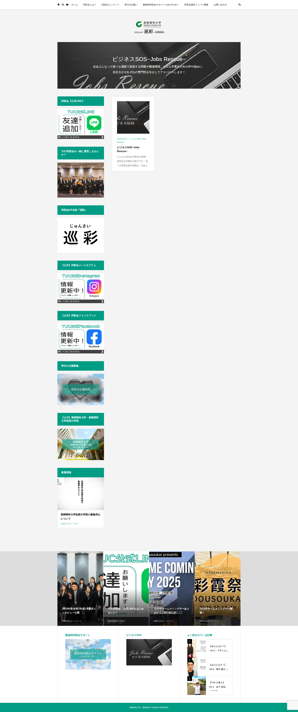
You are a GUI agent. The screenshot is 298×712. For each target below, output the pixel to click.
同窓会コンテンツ (110, 4)
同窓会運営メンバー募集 (196, 4)
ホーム (74, 4)
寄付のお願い (131, 4)
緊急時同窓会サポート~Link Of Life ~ (161, 4)
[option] (80, 588)
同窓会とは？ (89, 4)
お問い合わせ (220, 4)
